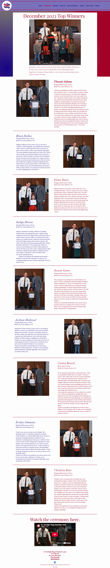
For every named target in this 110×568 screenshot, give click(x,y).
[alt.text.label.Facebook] (102, 5)
